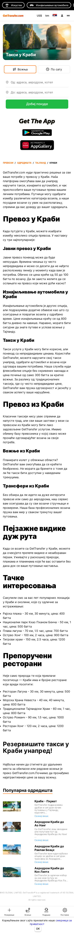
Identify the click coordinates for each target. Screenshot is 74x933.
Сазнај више (41, 816)
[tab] (9, 911)
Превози (8, 162)
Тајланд (40, 162)
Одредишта (24, 162)
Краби (53, 162)
